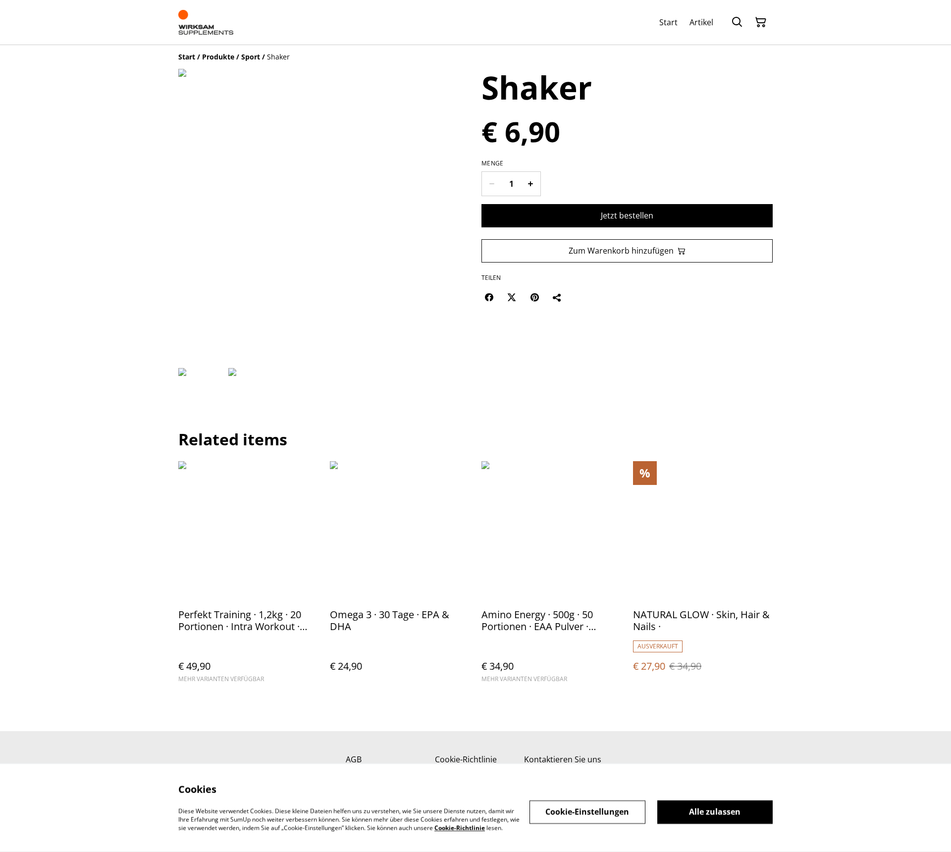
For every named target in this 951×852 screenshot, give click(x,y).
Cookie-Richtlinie (466, 759)
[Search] (737, 22)
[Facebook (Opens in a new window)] (488, 297)
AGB (354, 759)
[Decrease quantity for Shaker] (491, 183)
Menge (492, 163)
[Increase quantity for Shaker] (531, 183)
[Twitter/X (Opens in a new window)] (511, 297)
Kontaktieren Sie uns (562, 759)
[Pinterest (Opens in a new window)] (534, 297)
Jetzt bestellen (627, 215)
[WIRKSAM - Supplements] (205, 22)
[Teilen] (557, 297)
